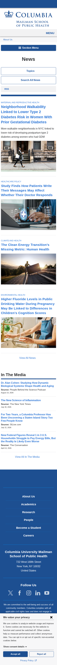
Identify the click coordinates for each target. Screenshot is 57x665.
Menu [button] (50, 33)
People (28, 520)
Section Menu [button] (30, 47)
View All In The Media (27, 457)
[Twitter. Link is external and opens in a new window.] (10, 593)
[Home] (28, 18)
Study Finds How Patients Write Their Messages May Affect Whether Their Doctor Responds (27, 190)
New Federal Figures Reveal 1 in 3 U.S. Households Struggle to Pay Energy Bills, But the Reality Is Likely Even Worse (28, 438)
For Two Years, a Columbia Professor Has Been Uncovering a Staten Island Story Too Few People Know (27, 417)
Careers (28, 535)
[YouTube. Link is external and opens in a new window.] (46, 593)
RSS (6, 89)
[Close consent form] (51, 617)
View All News (27, 358)
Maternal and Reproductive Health (20, 102)
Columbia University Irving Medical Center (28, 4)
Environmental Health (13, 295)
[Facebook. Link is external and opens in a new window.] (19, 593)
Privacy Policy (27, 660)
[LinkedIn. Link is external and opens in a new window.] (37, 593)
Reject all (41, 654)
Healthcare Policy (11, 182)
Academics (28, 504)
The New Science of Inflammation (22, 400)
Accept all (15, 654)
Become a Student (28, 527)
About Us (7, 39)
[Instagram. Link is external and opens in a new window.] (28, 593)
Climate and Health (11, 241)
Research (28, 512)
